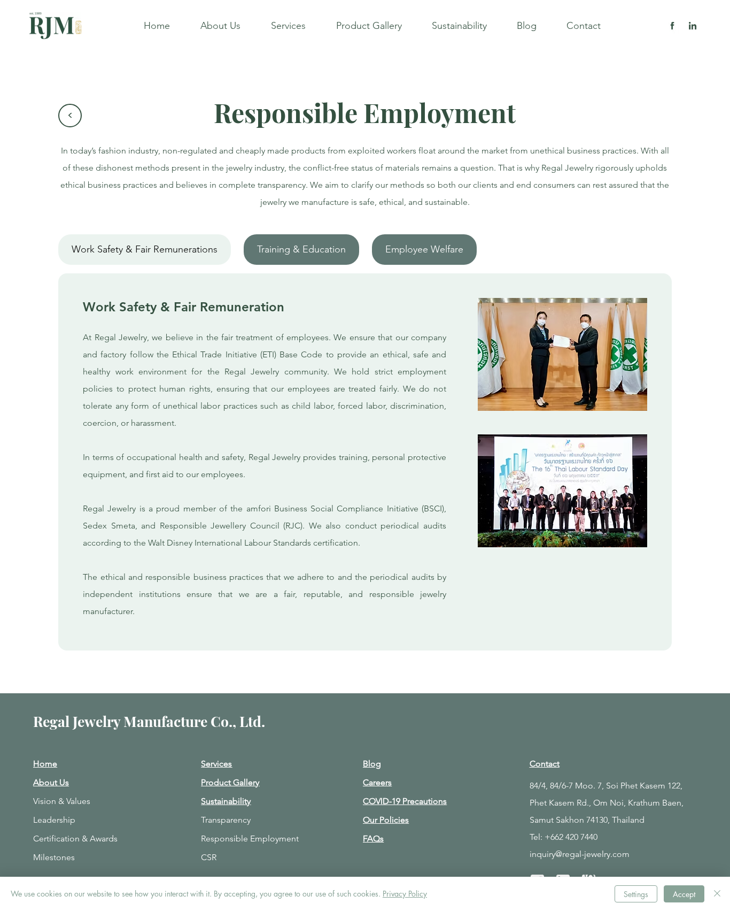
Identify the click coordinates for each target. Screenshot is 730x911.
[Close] (717, 893)
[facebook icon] (672, 26)
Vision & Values (61, 801)
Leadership (54, 820)
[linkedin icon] (693, 26)
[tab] (144, 249)
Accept (684, 894)
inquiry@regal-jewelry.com (580, 854)
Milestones (54, 857)
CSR (208, 857)
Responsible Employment (250, 838)
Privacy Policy (405, 894)
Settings (636, 894)
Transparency (226, 820)
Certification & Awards (75, 838)
